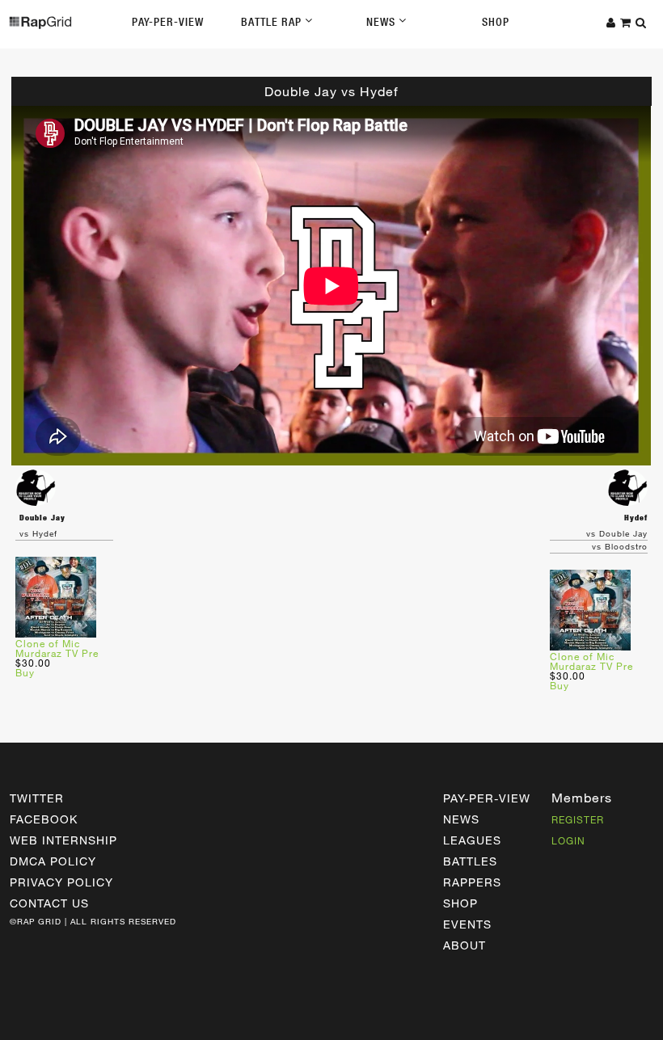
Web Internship (63, 840)
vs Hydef (38, 533)
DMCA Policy (53, 861)
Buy (25, 672)
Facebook (44, 819)
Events (467, 924)
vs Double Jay (617, 533)
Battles (470, 861)
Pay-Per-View (168, 22)
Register (577, 819)
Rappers (472, 882)
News (382, 22)
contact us (49, 903)
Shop (495, 22)
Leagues (472, 840)
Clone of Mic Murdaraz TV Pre (57, 648)
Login (568, 840)
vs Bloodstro (620, 546)
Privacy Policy (61, 882)
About (464, 945)
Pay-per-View (486, 798)
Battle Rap (273, 22)
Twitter (37, 798)
